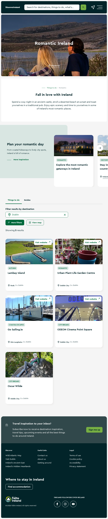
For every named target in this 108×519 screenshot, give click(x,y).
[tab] (13, 200)
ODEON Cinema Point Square (74, 329)
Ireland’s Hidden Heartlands (17, 466)
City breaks (63, 325)
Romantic (61, 160)
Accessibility (75, 463)
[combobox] (36, 214)
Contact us (42, 456)
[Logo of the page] (12, 7)
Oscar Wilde (15, 386)
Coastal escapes (16, 325)
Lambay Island (16, 272)
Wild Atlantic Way (13, 456)
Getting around (44, 463)
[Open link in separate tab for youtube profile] (73, 504)
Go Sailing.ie (15, 329)
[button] (44, 87)
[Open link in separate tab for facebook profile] (57, 504)
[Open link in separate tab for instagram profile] (65, 504)
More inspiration (21, 159)
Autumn (12, 268)
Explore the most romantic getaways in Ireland (72, 166)
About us (42, 459)
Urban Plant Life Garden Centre (76, 272)
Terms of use (75, 456)
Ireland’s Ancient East (15, 463)
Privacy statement (77, 466)
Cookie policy (75, 459)
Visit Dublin (10, 459)
